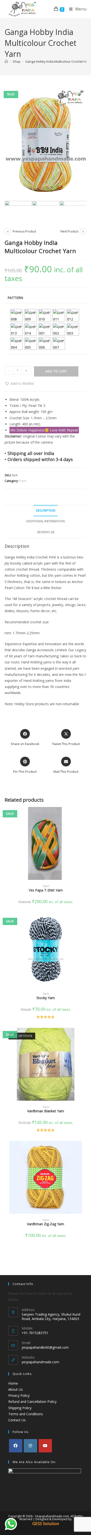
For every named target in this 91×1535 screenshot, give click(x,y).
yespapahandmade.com (40, 1362)
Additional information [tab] (45, 521)
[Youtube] (45, 1445)
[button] (19, 383)
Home (13, 1383)
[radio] (16, 315)
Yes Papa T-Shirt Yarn (46, 890)
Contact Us (17, 1420)
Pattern (15, 297)
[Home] (6, 61)
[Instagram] (30, 1445)
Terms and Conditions (25, 1414)
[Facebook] (15, 1445)
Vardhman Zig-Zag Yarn (45, 1224)
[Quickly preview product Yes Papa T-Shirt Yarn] (85, 815)
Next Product (69, 231)
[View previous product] (8, 231)
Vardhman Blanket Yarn (45, 1111)
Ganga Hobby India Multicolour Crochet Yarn (57, 61)
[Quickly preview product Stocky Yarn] (85, 923)
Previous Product (24, 231)
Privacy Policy (19, 1395)
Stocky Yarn (45, 997)
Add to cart (56, 371)
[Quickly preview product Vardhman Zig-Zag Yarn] (85, 1149)
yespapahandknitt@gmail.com (45, 1347)
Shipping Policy (20, 1408)
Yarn (22, 481)
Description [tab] (45, 510)
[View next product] (83, 231)
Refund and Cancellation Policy (32, 1401)
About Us (15, 1389)
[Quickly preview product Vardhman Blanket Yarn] (85, 1036)
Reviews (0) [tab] (45, 532)
